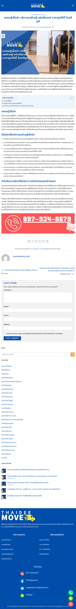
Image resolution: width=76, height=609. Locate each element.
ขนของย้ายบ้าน (6, 540)
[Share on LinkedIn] (47, 241)
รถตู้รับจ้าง (4, 374)
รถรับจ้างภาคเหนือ (7, 423)
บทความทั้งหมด (35, 15)
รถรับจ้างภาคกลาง (7, 412)
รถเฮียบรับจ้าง (44, 554)
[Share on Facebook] (32, 241)
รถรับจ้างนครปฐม (7, 389)
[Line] (70, 598)
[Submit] (73, 354)
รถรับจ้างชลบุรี (6, 385)
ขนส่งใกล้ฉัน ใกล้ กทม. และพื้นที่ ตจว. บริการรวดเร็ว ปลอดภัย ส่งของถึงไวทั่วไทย (33, 489)
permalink (57, 249)
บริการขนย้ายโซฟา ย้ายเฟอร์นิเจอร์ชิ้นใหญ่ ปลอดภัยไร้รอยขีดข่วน (28, 470)
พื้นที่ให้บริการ (5, 370)
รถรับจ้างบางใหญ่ (7, 400)
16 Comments (12, 478)
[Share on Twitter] (36, 241)
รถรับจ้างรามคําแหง (7, 435)
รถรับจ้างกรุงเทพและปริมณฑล (11, 381)
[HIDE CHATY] (70, 604)
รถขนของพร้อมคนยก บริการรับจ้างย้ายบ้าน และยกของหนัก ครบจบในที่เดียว (32, 476)
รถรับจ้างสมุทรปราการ (8, 442)
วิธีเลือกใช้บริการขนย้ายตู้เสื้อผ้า (13, 103)
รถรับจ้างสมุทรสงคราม (8, 446)
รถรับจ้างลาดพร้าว (7, 438)
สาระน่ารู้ (42, 15)
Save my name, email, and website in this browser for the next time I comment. (35, 334)
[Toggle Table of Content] (70, 98)
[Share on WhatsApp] (28, 241)
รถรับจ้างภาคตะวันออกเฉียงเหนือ (12, 419)
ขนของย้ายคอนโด (7, 549)
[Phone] (70, 592)
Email (6, 315)
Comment (8, 290)
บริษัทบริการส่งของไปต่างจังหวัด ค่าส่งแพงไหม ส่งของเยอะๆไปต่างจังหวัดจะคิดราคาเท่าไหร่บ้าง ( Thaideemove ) (57, 271)
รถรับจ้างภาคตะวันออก (8, 416)
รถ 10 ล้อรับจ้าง (44, 549)
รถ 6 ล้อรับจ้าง (44, 544)
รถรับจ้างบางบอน (7, 396)
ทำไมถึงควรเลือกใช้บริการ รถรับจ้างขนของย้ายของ (19, 106)
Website (6, 324)
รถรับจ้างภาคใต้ (6, 427)
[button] (2, 5)
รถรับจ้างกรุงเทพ (7, 377)
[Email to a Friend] (40, 241)
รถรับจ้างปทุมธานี (7, 404)
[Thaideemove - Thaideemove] (38, 6)
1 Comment (12, 485)
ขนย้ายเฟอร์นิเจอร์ (7, 554)
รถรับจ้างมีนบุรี (6, 431)
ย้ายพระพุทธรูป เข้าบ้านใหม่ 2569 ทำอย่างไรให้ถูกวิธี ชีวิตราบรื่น (28, 483)
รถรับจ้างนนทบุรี (6, 393)
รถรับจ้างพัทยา (6, 408)
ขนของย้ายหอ (5, 544)
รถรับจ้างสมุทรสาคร (8, 450)
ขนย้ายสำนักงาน (6, 559)
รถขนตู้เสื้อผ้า (8, 101)
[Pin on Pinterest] (43, 241)
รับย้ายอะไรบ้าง (6, 454)
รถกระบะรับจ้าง (44, 540)
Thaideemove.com (48, 27)
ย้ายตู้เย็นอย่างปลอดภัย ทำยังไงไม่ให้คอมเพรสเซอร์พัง (24, 496)
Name (6, 306)
